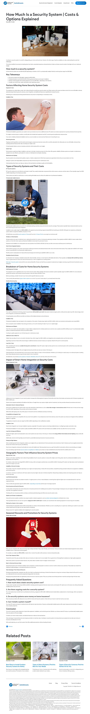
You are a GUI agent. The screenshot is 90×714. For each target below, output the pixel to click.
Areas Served (66, 3)
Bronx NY (38, 356)
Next (80, 626)
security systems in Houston (24, 356)
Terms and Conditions (18, 689)
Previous (10, 626)
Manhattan (33, 356)
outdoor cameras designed (52, 498)
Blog (56, 683)
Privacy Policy (64, 683)
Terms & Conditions (76, 683)
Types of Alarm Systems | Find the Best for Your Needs (44, 665)
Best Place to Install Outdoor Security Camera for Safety (16, 665)
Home (50, 683)
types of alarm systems (25, 278)
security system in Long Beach (27, 449)
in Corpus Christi (39, 234)
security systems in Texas (23, 234)
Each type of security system (12, 262)
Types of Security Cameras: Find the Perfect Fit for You (71, 665)
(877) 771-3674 (82, 3)
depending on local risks (35, 483)
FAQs (72, 3)
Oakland (37, 449)
